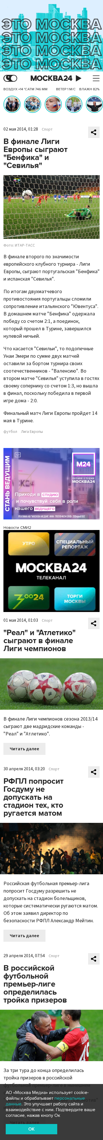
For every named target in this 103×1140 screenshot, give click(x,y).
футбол (10, 432)
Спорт (47, 129)
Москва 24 (51, 78)
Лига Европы (32, 432)
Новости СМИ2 (17, 527)
